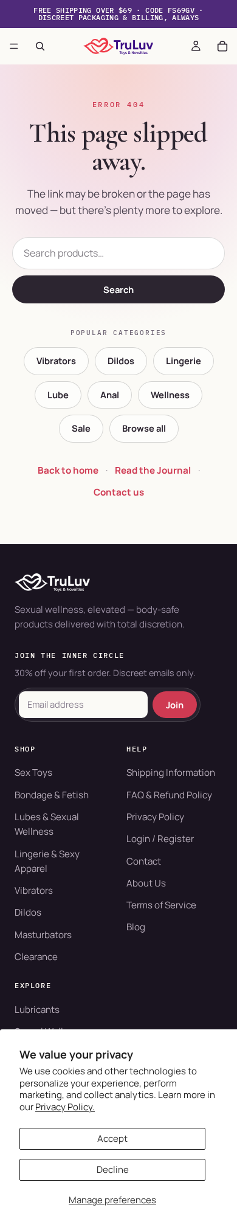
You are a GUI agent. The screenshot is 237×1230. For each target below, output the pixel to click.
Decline (113, 1169)
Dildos (121, 360)
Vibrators (56, 360)
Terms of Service (161, 905)
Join (175, 705)
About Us (146, 883)
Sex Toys (33, 772)
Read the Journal (153, 470)
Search (118, 289)
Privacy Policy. (65, 1106)
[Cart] (222, 46)
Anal (109, 395)
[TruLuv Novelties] (118, 582)
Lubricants (37, 1009)
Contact (143, 861)
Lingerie (183, 360)
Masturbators (43, 934)
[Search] (40, 46)
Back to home (68, 470)
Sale (81, 428)
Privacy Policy (155, 816)
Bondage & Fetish (52, 795)
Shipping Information (170, 772)
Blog (135, 927)
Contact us (119, 492)
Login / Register (160, 838)
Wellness (170, 395)
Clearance (36, 956)
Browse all (144, 428)
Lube (58, 395)
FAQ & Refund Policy (169, 795)
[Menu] (14, 46)
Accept (112, 1138)
